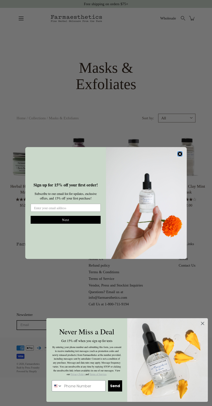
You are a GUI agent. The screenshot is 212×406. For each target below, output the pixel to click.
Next (65, 220)
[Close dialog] (180, 154)
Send (115, 385)
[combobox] (57, 386)
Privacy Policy (78, 374)
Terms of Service (98, 374)
